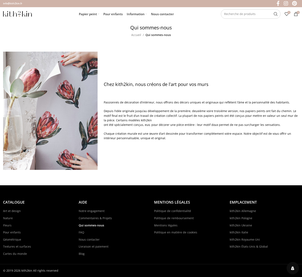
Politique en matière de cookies (175, 232)
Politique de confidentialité (172, 211)
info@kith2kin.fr (12, 3)
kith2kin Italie (239, 232)
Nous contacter (89, 239)
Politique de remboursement (174, 218)
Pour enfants (12, 232)
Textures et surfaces (17, 246)
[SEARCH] (275, 14)
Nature (8, 218)
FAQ (81, 232)
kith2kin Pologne (241, 218)
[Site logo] (17, 13)
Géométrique (12, 239)
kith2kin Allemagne (243, 211)
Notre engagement (92, 211)
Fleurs (7, 225)
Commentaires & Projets (95, 218)
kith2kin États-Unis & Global (249, 246)
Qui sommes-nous (91, 225)
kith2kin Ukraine (241, 225)
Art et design (12, 211)
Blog (82, 254)
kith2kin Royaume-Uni (245, 239)
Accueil (136, 35)
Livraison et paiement (93, 246)
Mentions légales (166, 225)
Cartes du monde (15, 254)
